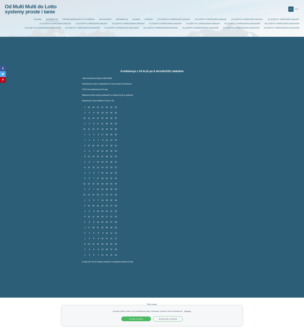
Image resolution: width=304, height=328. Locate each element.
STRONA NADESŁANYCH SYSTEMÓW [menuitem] (78, 19)
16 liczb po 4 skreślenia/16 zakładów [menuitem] (200, 28)
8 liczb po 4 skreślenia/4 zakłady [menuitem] (128, 24)
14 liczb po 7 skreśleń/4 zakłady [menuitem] (283, 19)
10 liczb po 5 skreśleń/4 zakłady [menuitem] (92, 24)
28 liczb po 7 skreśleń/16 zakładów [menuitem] (82, 28)
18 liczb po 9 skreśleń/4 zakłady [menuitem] (211, 19)
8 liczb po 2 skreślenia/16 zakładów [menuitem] (281, 28)
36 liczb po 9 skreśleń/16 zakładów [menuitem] (282, 24)
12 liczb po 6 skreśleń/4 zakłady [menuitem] (55, 24)
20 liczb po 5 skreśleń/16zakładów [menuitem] (160, 28)
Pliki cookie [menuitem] (152, 304)
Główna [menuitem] (38, 19)
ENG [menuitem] (296, 9)
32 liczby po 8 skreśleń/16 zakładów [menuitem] (43, 28)
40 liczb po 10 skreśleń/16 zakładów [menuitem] (242, 24)
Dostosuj (187, 311)
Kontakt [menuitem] (149, 19)
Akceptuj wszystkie (136, 319)
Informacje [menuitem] (122, 19)
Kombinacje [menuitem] (52, 19)
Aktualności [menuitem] (105, 19)
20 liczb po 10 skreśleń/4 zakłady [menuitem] (173, 19)
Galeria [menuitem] (136, 19)
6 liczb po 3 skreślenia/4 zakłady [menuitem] (165, 24)
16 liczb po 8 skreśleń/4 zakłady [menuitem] (247, 19)
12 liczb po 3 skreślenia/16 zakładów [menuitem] (241, 28)
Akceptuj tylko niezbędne (168, 319)
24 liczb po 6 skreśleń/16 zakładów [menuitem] (121, 28)
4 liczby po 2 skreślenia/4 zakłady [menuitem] (203, 24)
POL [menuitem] (291, 9)
